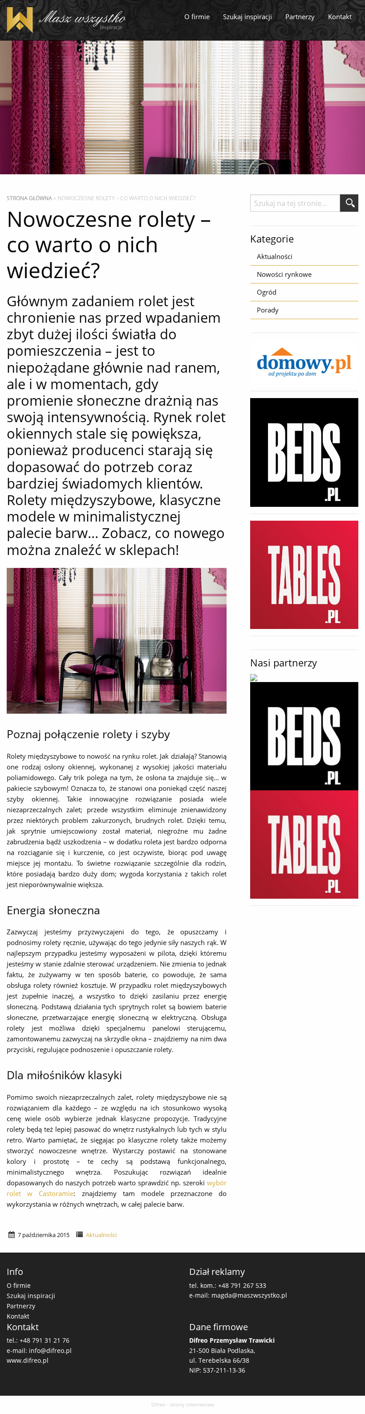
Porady (268, 309)
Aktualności (101, 1235)
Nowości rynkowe (284, 274)
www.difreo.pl (28, 1360)
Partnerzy (300, 16)
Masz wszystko (69, 20)
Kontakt (340, 16)
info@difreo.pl (50, 1350)
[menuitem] (197, 17)
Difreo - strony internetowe (182, 1404)
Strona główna (29, 198)
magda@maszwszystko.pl (249, 1295)
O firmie (197, 16)
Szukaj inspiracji (247, 16)
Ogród (266, 292)
